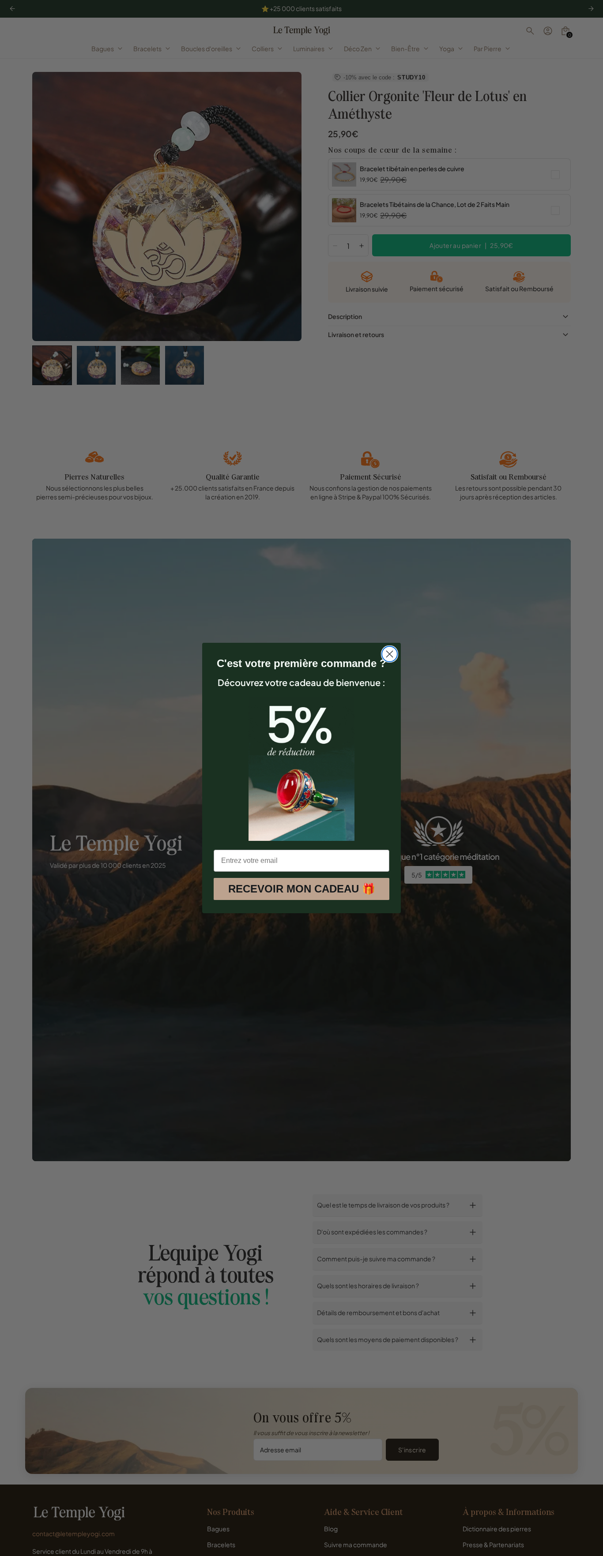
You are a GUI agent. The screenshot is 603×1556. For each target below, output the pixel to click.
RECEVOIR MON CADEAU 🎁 (301, 889)
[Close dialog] (389, 654)
